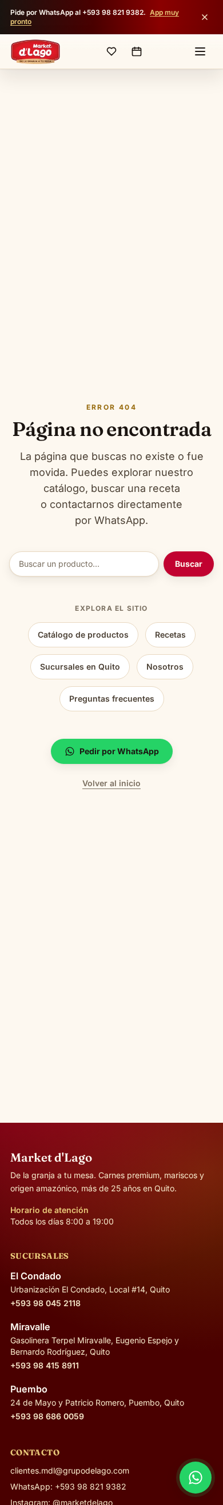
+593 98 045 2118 (45, 1303)
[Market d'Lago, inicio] (35, 51)
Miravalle (30, 1326)
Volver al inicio (111, 783)
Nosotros (165, 666)
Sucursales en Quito (80, 666)
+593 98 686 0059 (47, 1416)
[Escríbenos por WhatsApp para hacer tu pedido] (196, 1478)
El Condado (35, 1276)
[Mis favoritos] (111, 51)
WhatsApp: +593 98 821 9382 (68, 1486)
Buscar (188, 564)
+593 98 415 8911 (44, 1365)
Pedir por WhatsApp (119, 751)
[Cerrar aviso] (204, 17)
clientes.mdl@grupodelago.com (69, 1470)
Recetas (170, 634)
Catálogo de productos (83, 634)
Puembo (28, 1389)
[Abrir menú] (200, 51)
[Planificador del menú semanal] (136, 51)
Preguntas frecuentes (111, 698)
